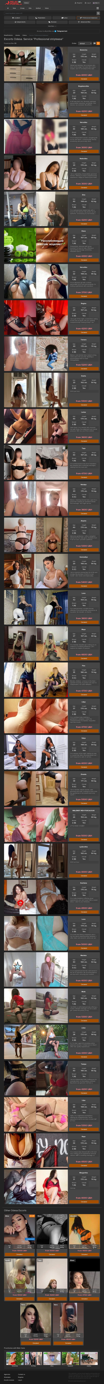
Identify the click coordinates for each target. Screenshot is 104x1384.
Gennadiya (84, 557)
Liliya (84, 702)
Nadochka (83, 159)
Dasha (83, 376)
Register (79, 3)
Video (47, 8)
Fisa (83, 666)
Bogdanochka (83, 86)
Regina (83, 303)
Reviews (53, 22)
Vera (55, 1305)
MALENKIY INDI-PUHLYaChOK (84, 811)
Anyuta (83, 521)
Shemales (7, 1377)
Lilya (83, 1100)
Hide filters (51, 26)
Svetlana (83, 883)
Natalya (83, 485)
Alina (7, 1216)
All (8, 8)
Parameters (41, 18)
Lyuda (7, 1260)
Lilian (84, 1028)
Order (74, 43)
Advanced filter (85, 22)
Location (17, 18)
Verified (38, 8)
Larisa (83, 412)
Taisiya (83, 1064)
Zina (83, 195)
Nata (23, 1305)
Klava (84, 231)
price (65, 18)
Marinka (84, 955)
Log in (89, 3)
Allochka (73, 1216)
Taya (83, 448)
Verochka (83, 122)
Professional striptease (90, 18)
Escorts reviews (9, 1380)
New (14, 8)
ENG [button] (96, 3)
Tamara (83, 340)
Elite (30, 8)
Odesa (26, 3)
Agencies (7, 1374)
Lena (83, 593)
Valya (84, 738)
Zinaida (83, 774)
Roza (39, 1216)
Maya (84, 629)
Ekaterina (83, 50)
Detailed (84, 79)
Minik (84, 992)
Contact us (21, 1374)
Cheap (22, 8)
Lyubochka (84, 847)
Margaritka (83, 1173)
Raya (83, 1137)
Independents (20, 22)
